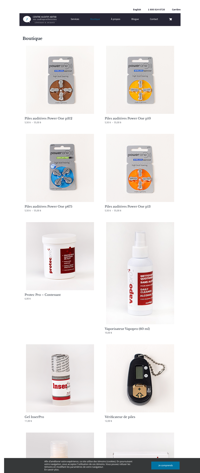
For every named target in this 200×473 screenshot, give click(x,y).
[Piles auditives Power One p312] (60, 80)
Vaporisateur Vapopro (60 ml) (127, 329)
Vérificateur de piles (120, 417)
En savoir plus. (51, 469)
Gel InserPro (34, 417)
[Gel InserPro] (60, 378)
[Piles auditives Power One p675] (60, 168)
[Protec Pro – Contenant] (60, 256)
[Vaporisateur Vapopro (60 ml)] (140, 273)
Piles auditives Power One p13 (128, 206)
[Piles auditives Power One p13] (140, 168)
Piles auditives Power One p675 (48, 206)
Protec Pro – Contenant (43, 295)
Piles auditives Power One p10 (128, 118)
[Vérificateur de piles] (140, 378)
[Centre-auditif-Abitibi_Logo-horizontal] (39, 17)
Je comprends (165, 465)
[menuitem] (137, 9)
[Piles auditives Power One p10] (140, 80)
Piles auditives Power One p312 (48, 118)
